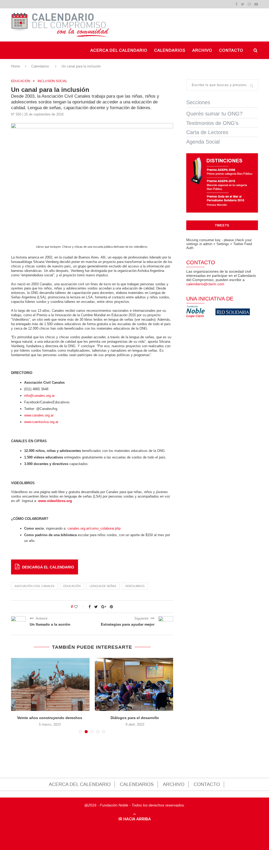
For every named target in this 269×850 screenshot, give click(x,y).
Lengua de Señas (103, 586)
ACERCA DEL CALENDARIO (118, 50)
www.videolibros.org (55, 501)
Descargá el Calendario (48, 567)
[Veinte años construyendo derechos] (50, 684)
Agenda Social (203, 142)
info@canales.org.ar (39, 396)
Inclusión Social (52, 81)
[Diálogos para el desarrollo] (135, 684)
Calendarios (40, 66)
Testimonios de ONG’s (212, 123)
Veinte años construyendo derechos (49, 718)
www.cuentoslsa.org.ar (41, 422)
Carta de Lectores (207, 132)
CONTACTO (231, 50)
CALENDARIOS (169, 50)
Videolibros (134, 586)
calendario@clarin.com (205, 284)
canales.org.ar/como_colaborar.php (94, 528)
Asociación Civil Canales (34, 586)
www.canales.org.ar (39, 415)
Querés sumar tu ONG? (214, 114)
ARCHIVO (202, 50)
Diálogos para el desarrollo (135, 718)
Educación (20, 81)
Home (15, 66)
